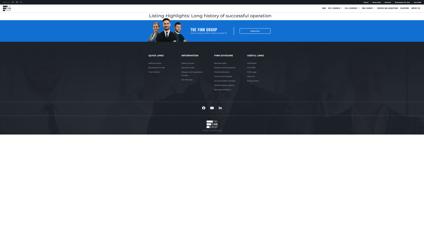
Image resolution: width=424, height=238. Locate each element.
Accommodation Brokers (225, 81)
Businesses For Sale (402, 2)
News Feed (376, 2)
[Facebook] (13, 2)
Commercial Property (223, 76)
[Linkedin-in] (21, 2)
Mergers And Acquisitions (225, 68)
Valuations (404, 8)
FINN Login (252, 72)
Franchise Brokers (221, 72)
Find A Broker (367, 8)
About (366, 2)
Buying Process (187, 68)
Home (324, 8)
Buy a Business (334, 8)
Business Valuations (222, 90)
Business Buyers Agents (224, 85)
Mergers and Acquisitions (387, 8)
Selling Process (155, 63)
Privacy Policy (253, 81)
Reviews (388, 2)
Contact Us (415, 8)
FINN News (251, 63)
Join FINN (417, 2)
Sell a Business (351, 8)
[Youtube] (17, 2)
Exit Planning (186, 80)
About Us (251, 76)
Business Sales (220, 63)
